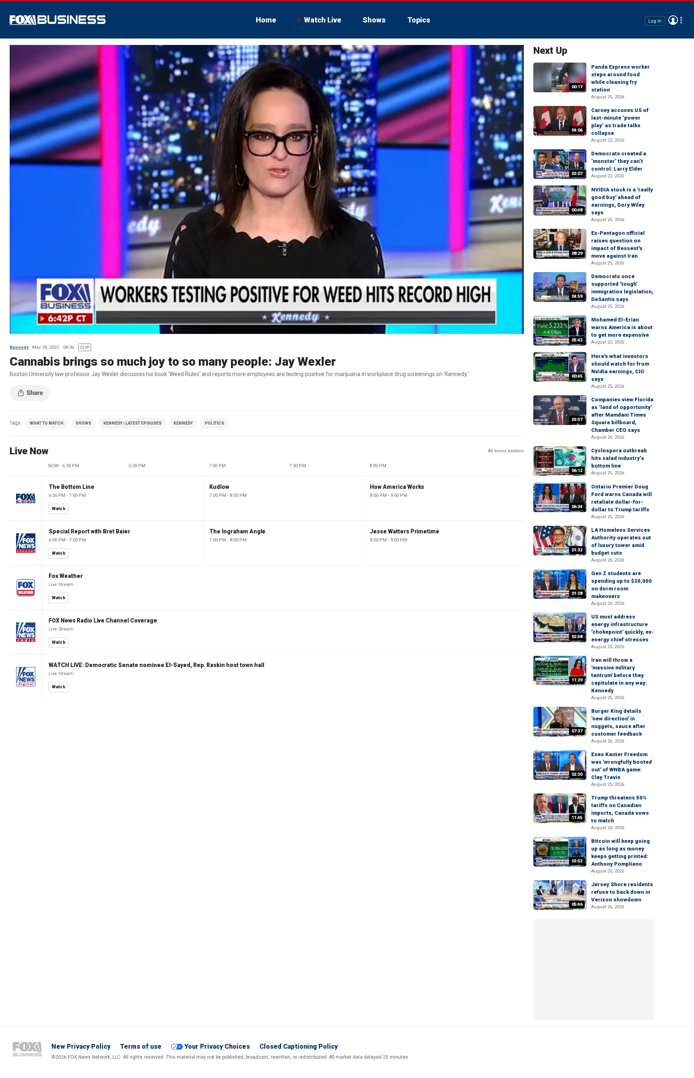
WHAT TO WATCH (46, 423)
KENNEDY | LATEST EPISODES (132, 423)
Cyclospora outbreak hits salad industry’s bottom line (619, 458)
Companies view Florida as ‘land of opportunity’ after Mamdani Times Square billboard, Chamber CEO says (622, 415)
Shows (374, 20)
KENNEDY (183, 423)
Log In (654, 20)
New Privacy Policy (80, 1046)
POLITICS (214, 423)
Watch (58, 508)
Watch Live (322, 20)
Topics (418, 20)
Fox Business (58, 20)
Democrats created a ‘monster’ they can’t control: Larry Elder (618, 161)
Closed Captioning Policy (298, 1046)
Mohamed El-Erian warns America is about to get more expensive (622, 327)
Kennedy (19, 347)
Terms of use (140, 1046)
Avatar (673, 20)
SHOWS (83, 423)
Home (266, 20)
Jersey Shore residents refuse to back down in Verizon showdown (622, 892)
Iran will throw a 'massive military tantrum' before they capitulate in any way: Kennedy (619, 675)
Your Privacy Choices (217, 1046)
